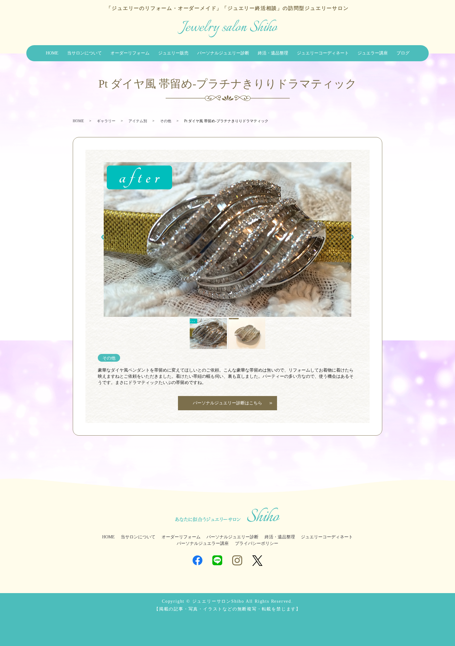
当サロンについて (84, 53)
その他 (165, 121)
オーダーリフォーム (130, 53)
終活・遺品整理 (273, 53)
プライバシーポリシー (256, 543)
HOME (52, 53)
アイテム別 (137, 121)
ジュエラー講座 (373, 53)
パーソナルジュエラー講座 (203, 543)
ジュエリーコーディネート (323, 53)
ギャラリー (106, 121)
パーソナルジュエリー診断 (223, 53)
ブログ (403, 53)
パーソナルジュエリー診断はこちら (227, 403)
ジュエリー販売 (173, 53)
